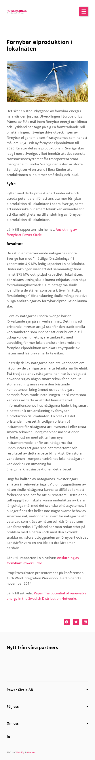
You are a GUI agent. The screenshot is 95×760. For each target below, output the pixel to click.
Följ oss (13, 706)
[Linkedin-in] (8, 737)
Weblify (19, 752)
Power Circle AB (20, 689)
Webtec (31, 752)
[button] (83, 11)
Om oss (13, 723)
